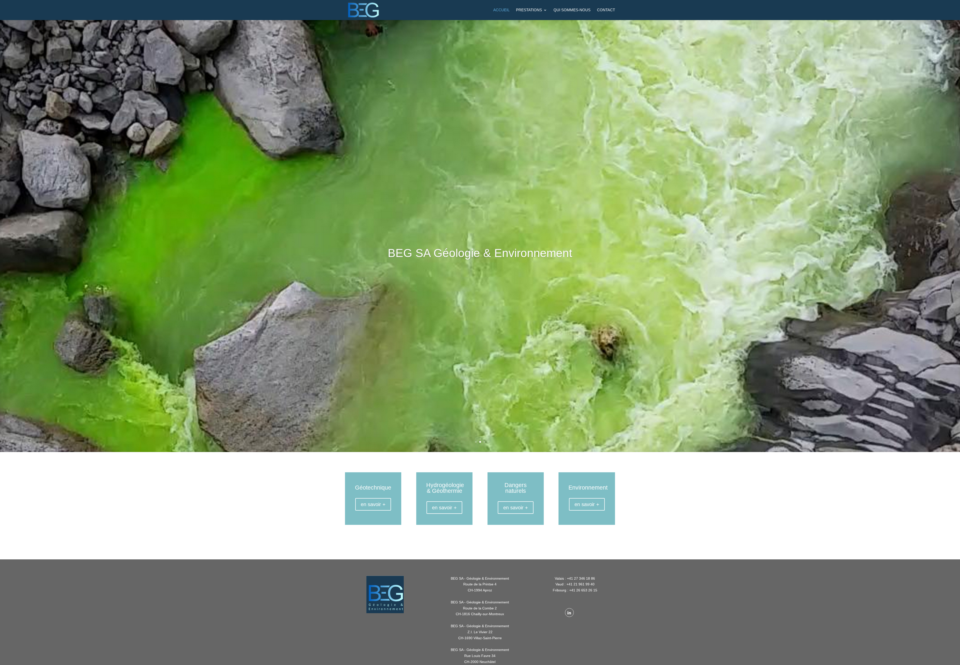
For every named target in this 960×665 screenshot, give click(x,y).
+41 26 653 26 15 (583, 590)
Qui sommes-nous (572, 10)
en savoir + (373, 504)
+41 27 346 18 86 (581, 578)
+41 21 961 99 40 (580, 584)
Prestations (529, 10)
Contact (606, 10)
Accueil (501, 10)
